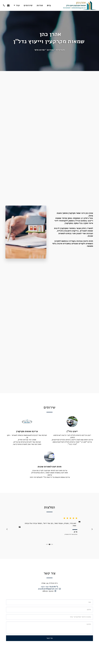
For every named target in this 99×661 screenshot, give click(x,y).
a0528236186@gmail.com (48, 589)
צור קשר (49, 638)
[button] (8, 5)
